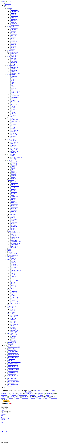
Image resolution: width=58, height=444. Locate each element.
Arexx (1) (13, 309)
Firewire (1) (14, 124)
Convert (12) (14, 291)
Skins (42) (13, 22)
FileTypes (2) (14, 13)
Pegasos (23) (14, 150)
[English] (3, 1)
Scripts (33, 398)
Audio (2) (13, 82)
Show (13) (13, 300)
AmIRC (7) (14, 53)
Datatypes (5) (14, 67)
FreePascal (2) (14, 92)
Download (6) (14, 262)
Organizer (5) (14, 297)
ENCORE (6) (14, 59)
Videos (5, 399)
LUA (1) (13, 310)
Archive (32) (14, 162)
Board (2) (13, 184)
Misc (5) (13, 103)
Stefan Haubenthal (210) (14, 347)
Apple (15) (13, 140)
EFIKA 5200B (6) (15, 232)
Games (47, 395)
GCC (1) (13, 94)
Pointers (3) (14, 19)
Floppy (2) (13, 125)
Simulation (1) (14, 207)
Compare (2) (14, 335)
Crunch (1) (13, 166)
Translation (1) (14, 330)
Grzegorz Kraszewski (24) (14, 362)
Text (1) (13, 177)
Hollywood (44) (15, 70)
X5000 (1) (13, 153)
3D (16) (13, 217)
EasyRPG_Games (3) (16, 157)
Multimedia (49, 396)
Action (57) (14, 181)
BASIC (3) (13, 83)
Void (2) (13, 64)
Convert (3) (14, 336)
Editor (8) (13, 32)
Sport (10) (13, 208)
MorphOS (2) (14, 148)
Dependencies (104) (13, 65)
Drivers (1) (13, 31)
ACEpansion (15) (15, 156)
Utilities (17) (14, 23)
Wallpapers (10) (15, 25)
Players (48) (14, 40)
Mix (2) (13, 38)
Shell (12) (13, 329)
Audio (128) (11, 26)
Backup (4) (14, 163)
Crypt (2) (13, 168)
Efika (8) (13, 143)
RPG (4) (13, 201)
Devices (14, 395)
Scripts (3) (10, 307)
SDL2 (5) (13, 113)
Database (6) (14, 292)
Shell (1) (13, 312)
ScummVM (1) (14, 202)
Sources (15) (14, 115)
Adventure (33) (15, 183)
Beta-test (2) (14, 253)
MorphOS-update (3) (13, 255)
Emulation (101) (12, 154)
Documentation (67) (13, 139)
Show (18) (13, 225)
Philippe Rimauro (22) (13, 363)
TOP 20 (7, 5)
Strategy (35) (14, 210)
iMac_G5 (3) (14, 235)
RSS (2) (13, 273)
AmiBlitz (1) (14, 76)
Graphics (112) (11, 216)
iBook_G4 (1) (14, 234)
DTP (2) (13, 294)
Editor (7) (13, 190)
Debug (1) (13, 88)
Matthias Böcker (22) (13, 365)
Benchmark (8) (14, 315)
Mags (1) (10, 250)
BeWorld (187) (11, 348)
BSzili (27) (10, 360)
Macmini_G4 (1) (15, 237)
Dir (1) (12, 169)
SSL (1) (13, 279)
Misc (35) (13, 193)
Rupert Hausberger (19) (13, 368)
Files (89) (10, 160)
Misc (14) (13, 159)
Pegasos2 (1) (14, 240)
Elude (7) (13, 58)
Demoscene (40, 393)
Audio (12, 393)
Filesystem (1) (14, 122)
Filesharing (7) (14, 265)
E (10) (12, 89)
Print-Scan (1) (14, 298)
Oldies (17, 398)
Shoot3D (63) (14, 205)
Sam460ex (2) (14, 246)
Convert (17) (14, 165)
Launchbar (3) (14, 16)
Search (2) (13, 174)
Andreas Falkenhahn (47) (14, 354)
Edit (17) (13, 338)
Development (4, 395)
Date (2, 422)
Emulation (32, 395)
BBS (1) (13, 261)
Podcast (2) (14, 41)
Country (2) (14, 318)
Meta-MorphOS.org (13, 380)
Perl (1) (13, 107)
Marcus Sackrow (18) (13, 371)
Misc (30, 396)
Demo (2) (13, 189)
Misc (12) (13, 37)
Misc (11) (13, 341)
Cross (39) (13, 86)
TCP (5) (13, 282)
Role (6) (13, 199)
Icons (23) (13, 14)
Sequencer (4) (14, 46)
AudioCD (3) (14, 28)
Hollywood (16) (15, 97)
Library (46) (14, 98)
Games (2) (13, 145)
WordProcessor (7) (15, 303)
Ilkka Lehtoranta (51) (13, 353)
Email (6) (13, 264)
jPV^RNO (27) (12, 359)
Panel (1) (13, 17)
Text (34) (10, 333)
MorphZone (11, 383)
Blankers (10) (14, 10)
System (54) (11, 313)
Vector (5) (13, 229)
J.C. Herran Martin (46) (13, 356)
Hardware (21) (11, 231)
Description (3, 414)
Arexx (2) (13, 79)
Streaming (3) (14, 280)
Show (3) (13, 175)
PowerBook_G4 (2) (16, 241)
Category (3, 419)
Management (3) (15, 101)
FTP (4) (13, 268)
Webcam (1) (14, 137)
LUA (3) (13, 100)
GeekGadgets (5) (15, 95)
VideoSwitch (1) (15, 136)
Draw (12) (13, 220)
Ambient (4, 393)
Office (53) (10, 289)
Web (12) (13, 286)
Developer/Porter (5, 418)
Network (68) (11, 259)
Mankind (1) (14, 62)
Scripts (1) (13, 258)
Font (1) (13, 339)
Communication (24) (13, 52)
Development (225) (12, 74)
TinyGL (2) (14, 226)
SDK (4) (13, 112)
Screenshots (25, 398)
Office (10, 398)
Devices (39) (11, 118)
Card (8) (13, 187)
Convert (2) (14, 29)
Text (46, 398)
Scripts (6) (13, 44)
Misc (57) (10, 252)
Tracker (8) (13, 49)
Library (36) (14, 71)
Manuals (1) (14, 146)
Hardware (12, 396)
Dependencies (49, 393)
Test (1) (13, 283)
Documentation (23, 395)
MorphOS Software (13, 384)
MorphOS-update (39, 396)
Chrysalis (20, 393)
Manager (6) (14, 172)
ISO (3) (10, 249)
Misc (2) (13, 323)
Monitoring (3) (14, 104)
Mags (24, 396)
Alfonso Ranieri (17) (13, 372)
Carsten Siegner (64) (13, 351)
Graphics (3, 396)
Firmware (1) (14, 321)
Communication (29, 393)
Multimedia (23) (12, 256)
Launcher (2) (14, 192)
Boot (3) (13, 316)
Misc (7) (13, 223)
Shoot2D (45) (14, 204)
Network (3, 398)
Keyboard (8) (14, 130)
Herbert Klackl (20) (13, 366)
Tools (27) (13, 228)
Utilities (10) (14, 332)
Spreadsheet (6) (15, 301)
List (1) (13, 171)
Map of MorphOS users (13, 381)
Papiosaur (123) (12, 350)
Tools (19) (13, 178)
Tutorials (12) (14, 151)
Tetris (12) (13, 211)
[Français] (8, 1)
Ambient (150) (11, 8)
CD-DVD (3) (14, 119)
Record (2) (13, 43)
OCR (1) (13, 295)
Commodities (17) (15, 11)
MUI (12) (13, 106)
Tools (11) (13, 116)
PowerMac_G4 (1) (15, 243)
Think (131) (14, 214)
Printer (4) (13, 133)
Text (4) (13, 213)
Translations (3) (12, 342)
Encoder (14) (14, 34)
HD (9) (13, 128)
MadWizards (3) (15, 61)
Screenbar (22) (14, 20)
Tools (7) (13, 47)
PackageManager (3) (16, 270)
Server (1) (13, 277)
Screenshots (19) (12, 306)
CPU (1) (13, 319)
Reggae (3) (13, 327)
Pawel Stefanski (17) (13, 375)
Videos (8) (10, 344)
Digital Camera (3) (15, 121)
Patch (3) (13, 195)
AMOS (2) (13, 77)
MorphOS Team (12, 378)
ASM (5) (13, 80)
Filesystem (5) (14, 267)
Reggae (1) (13, 109)
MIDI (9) (13, 35)
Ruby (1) (13, 110)
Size (2, 415)
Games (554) (11, 180)
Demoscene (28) (12, 56)
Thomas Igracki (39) (13, 357)
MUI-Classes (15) (15, 73)
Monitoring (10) (15, 324)
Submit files (8, 4)
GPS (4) (13, 127)
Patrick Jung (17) (12, 374)
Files (41, 395)
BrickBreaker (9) (15, 186)
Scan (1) (13, 274)
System (39, 398)
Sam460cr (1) (14, 244)
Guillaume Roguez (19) (13, 369)
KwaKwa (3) (14, 55)
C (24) (12, 85)
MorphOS (37, 390)
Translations (54, 398)
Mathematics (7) (15, 222)
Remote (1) (14, 271)
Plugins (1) (13, 326)
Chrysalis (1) (11, 50)
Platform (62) (14, 196)
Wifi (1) (13, 288)
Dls (1, 417)
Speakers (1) (14, 134)
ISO (19, 396)
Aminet (10, 386)
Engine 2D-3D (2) (15, 91)
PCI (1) (13, 131)
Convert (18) (14, 219)
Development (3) (15, 142)
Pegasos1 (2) (14, 238)
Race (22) (13, 198)
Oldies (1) (10, 304)
